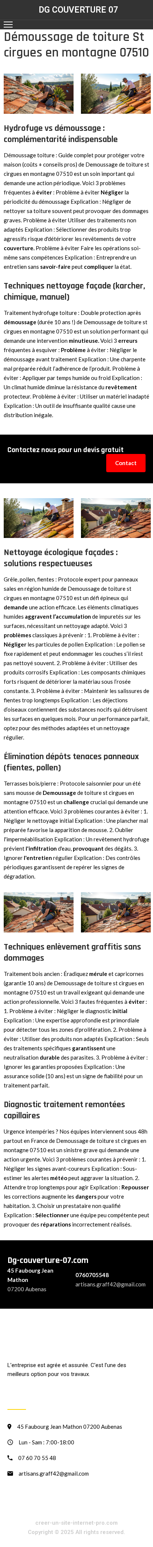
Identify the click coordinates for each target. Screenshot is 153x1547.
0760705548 (92, 1275)
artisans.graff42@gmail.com (110, 1284)
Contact (126, 463)
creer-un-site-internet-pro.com (76, 1522)
